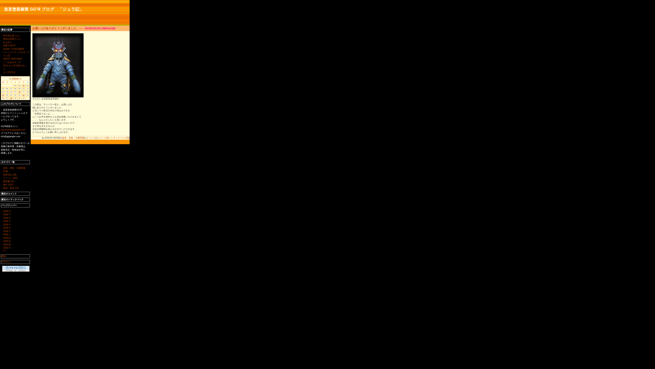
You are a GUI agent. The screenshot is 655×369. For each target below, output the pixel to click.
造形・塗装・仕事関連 (73, 137)
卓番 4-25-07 (9, 45)
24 (24, 95)
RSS (3, 256)
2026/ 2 (6, 231)
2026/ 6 (6, 218)
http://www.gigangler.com (13, 129)
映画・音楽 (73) (11, 188)
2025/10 (7, 244)
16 (19, 92)
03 (24, 85)
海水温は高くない (12, 35)
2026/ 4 (6, 224)
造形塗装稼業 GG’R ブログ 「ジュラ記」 (44, 9)
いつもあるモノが (12, 62)
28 (11, 98)
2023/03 (15, 78)
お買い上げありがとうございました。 (55, 28)
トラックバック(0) (120, 137)
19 (3, 95)
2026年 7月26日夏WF (13, 49)
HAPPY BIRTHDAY (13, 59)
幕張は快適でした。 (13, 39)
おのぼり (7, 42)
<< (10, 78)
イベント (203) (10, 178)
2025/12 (7, 238)
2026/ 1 (6, 234)
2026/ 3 (6, 228)
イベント (90, 137)
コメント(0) (103, 137)
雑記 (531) (8, 184)
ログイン (5, 262)
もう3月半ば (9, 72)
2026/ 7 (6, 214)
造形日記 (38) (9, 174)
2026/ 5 (6, 221)
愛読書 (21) (8, 181)
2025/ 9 (6, 248)
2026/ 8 (6, 211)
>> (20, 78)
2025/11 (7, 241)
